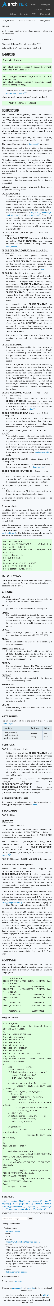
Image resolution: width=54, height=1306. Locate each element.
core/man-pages (13, 1231)
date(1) (5, 1201)
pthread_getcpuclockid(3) (13, 1206)
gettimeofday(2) (18, 1201)
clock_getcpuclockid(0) (12, 902)
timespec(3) (34, 144)
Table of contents (11, 1276)
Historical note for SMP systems (17, 864)
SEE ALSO (8, 1196)
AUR (34, 14)
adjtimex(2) (47, 212)
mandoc (31, 1288)
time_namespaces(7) (18, 1209)
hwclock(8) (41, 1209)
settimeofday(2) (42, 452)
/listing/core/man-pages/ (16, 1272)
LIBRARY (7, 39)
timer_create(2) (12, 246)
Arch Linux (15, 4)
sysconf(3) (6, 855)
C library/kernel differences (15, 798)
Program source (10, 1017)
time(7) (5, 1209)
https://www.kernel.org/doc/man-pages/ (23, 1242)
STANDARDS (9, 810)
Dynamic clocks (9, 506)
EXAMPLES (9, 960)
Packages (45, 4)
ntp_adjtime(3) (33, 215)
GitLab (13, 14)
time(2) (48, 1201)
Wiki (48, 9)
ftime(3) (48, 1204)
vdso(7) (43, 269)
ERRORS (7, 591)
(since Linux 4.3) (13, 648)
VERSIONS (8, 744)
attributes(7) (7, 723)
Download (45, 14)
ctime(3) (39, 1204)
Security (24, 14)
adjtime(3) (35, 212)
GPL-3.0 (46, 1295)
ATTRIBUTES (10, 716)
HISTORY (7, 821)
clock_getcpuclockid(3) (23, 1204)
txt (16, 1281)
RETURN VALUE (11, 576)
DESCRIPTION (10, 110)
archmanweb (17, 1288)
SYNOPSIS (8, 54)
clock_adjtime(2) (13, 215)
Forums (38, 9)
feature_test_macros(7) (16, 93)
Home (34, 4)
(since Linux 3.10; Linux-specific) (22, 273)
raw (20, 1281)
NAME (5, 26)
